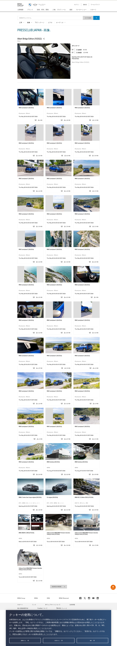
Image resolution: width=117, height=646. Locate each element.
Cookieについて (42, 608)
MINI (48, 598)
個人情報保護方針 (22, 608)
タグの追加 (88, 18)
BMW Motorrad (64, 598)
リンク (34, 604)
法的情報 (72, 604)
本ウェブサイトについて (52, 604)
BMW (36, 598)
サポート (20, 604)
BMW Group (21, 598)
